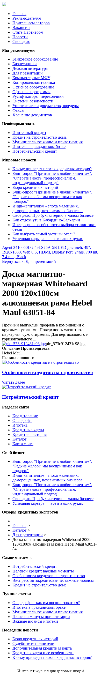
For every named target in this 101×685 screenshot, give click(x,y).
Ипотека (19, 425)
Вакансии (21, 27)
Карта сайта (22, 444)
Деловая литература (30, 68)
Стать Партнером (27, 32)
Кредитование (25, 416)
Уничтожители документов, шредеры (45, 105)
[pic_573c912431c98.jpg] (24, 343)
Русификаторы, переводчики (38, 96)
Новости (20, 37)
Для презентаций (27, 73)
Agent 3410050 (15, 247)
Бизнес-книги (24, 64)
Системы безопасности (32, 101)
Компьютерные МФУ (31, 78)
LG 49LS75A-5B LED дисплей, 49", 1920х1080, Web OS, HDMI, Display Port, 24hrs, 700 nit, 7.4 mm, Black (50, 252)
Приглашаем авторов (31, 23)
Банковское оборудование (35, 59)
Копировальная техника (33, 82)
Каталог (19, 439)
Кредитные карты (28, 430)
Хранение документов (32, 115)
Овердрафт (22, 420)
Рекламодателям (26, 18)
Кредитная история (29, 434)
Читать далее (13, 382)
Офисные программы (31, 92)
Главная (19, 13)
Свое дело (21, 41)
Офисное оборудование (33, 87)
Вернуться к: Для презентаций (29, 261)
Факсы (18, 110)
